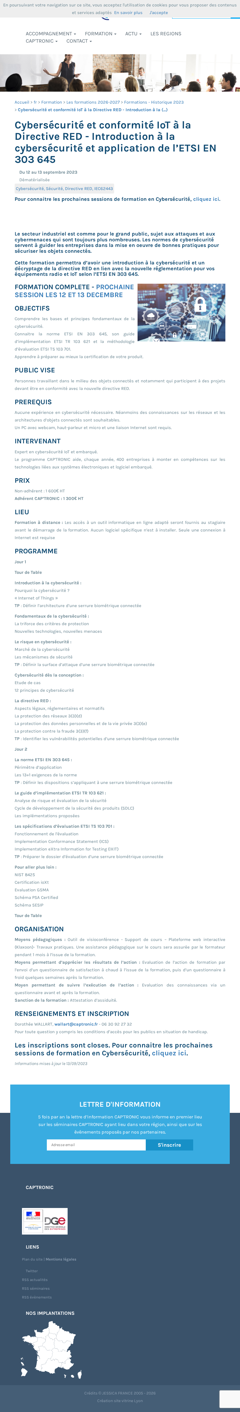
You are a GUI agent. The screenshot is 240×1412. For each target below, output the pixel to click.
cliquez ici (206, 199)
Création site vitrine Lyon (120, 1400)
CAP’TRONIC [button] (40, 41)
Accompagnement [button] (49, 33)
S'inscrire (169, 1145)
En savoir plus (128, 12)
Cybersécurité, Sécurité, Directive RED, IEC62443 (64, 188)
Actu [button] (132, 33)
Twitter (31, 1271)
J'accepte (159, 12)
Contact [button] (77, 41)
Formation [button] (99, 33)
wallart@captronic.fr (76, 1024)
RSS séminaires (36, 1288)
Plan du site (32, 1259)
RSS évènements (37, 1297)
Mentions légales (61, 1259)
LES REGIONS (165, 33)
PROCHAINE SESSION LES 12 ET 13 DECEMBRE (74, 291)
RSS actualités (35, 1279)
